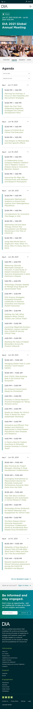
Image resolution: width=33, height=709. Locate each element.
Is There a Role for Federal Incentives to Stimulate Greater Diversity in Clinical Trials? (16, 445)
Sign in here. (23, 585)
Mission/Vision (6, 655)
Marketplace (5, 691)
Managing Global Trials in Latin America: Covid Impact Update (17, 366)
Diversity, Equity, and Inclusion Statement (13, 664)
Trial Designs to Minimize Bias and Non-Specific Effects (17, 142)
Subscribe (23, 612)
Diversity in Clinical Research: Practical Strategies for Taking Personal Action (17, 402)
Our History (5, 653)
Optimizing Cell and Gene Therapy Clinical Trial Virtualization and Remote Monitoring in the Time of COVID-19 (15, 229)
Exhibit (4, 675)
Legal (29, 701)
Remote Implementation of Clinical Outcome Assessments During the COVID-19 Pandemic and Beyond (17, 565)
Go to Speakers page (20, 579)
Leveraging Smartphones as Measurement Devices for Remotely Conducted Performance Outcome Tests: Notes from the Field (17, 483)
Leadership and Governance (9, 658)
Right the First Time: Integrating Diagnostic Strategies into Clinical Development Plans (14, 109)
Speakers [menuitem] (22, 59)
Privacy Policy (14, 701)
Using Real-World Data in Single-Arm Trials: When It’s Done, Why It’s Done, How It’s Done (17, 245)
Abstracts (4, 684)
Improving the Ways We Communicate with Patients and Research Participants (16, 179)
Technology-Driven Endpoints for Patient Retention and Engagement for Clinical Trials (17, 510)
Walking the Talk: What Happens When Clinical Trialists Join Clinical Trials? (16, 316)
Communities (5, 686)
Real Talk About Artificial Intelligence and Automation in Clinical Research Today (16, 498)
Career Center (6, 689)
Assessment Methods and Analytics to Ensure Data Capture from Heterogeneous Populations (17, 202)
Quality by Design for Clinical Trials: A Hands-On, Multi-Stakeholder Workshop (17, 414)
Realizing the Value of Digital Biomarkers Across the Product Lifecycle (17, 344)
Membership (5, 682)
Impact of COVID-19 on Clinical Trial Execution (14, 131)
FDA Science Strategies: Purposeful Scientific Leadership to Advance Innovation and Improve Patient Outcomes (15, 301)
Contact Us (5, 701)
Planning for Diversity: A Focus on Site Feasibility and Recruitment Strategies (17, 96)
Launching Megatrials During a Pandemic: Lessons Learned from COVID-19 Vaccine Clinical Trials (17, 330)
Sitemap (23, 701)
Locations (4, 666)
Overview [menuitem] (6, 59)
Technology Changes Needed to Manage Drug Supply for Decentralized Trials (17, 287)
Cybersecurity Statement (8, 662)
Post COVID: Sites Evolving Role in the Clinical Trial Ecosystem (16, 378)
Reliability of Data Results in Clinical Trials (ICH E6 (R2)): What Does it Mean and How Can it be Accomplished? (16, 550)
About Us (4, 651)
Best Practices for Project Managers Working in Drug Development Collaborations (16, 468)
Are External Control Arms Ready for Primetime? (15, 390)
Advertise (4, 673)
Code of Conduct (6, 660)
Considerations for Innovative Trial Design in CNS (17, 215)
